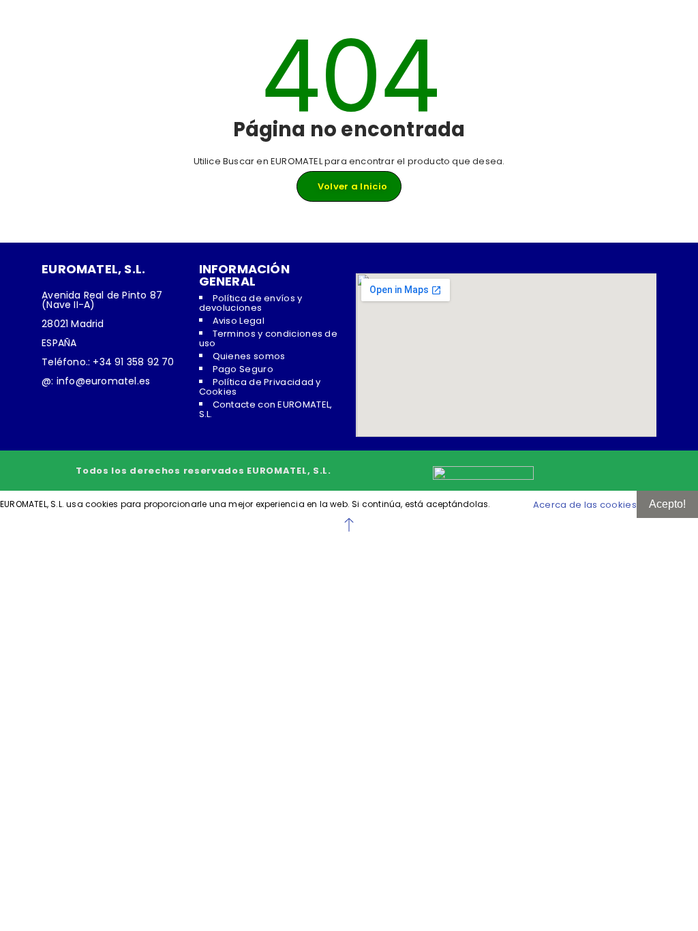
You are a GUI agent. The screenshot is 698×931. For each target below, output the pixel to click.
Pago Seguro (243, 369)
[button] (349, 525)
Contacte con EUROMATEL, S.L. (266, 409)
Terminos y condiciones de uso (268, 338)
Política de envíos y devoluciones (251, 303)
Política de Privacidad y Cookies (260, 387)
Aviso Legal (238, 320)
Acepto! (667, 504)
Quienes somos (249, 356)
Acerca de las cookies (585, 504)
